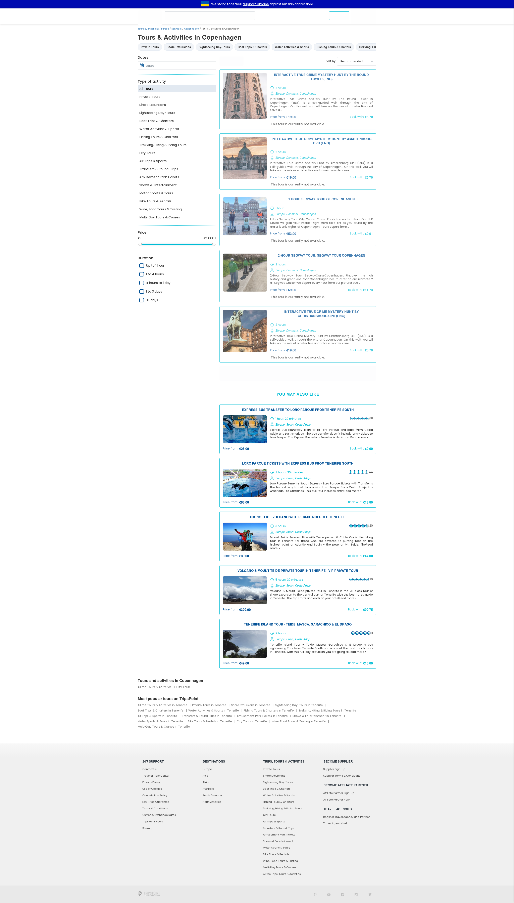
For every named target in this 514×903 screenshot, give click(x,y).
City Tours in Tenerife (252, 721)
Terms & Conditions (155, 808)
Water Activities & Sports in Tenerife (214, 710)
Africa (206, 782)
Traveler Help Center (155, 776)
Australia (208, 789)
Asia (205, 776)
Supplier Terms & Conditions (341, 776)
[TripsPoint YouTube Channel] (328, 894)
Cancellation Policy (154, 795)
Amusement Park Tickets (159, 177)
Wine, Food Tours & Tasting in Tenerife (299, 721)
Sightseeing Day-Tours (157, 113)
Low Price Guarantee (155, 802)
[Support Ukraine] (205, 4)
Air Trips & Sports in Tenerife (158, 716)
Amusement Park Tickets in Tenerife (263, 716)
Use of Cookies (152, 789)
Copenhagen (191, 28)
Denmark (176, 28)
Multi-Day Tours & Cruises (159, 217)
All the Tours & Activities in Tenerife (163, 705)
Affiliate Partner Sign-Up (338, 793)
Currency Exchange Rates (159, 815)
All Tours (146, 88)
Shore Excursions (152, 104)
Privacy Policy (151, 782)
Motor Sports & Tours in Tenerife (161, 721)
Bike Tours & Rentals (155, 201)
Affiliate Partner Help (336, 800)
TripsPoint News (152, 821)
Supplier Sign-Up (334, 769)
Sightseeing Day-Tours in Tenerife (299, 705)
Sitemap (147, 828)
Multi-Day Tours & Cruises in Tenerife (164, 727)
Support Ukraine (256, 4)
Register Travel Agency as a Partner (346, 817)
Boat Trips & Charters (156, 121)
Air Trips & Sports (153, 161)
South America (212, 795)
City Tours (147, 153)
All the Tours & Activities (155, 687)
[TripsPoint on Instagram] (356, 894)
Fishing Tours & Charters (158, 137)
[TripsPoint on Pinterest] (315, 894)
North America (212, 802)
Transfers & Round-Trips (158, 169)
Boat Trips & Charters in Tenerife (161, 710)
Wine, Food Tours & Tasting (160, 209)
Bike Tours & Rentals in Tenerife (210, 721)
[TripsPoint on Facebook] (342, 894)
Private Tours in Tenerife (209, 705)
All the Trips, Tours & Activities (282, 874)
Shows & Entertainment (158, 185)
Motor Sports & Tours (156, 193)
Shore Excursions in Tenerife (251, 705)
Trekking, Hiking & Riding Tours (163, 145)
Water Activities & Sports (159, 129)
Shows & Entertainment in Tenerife (317, 716)
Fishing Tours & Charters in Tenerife (269, 710)
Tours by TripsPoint (148, 28)
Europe (165, 28)
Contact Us (149, 769)
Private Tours (149, 96)
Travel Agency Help (336, 823)
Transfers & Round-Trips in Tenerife (207, 716)
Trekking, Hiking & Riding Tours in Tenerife (328, 710)
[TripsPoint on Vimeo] (369, 894)
